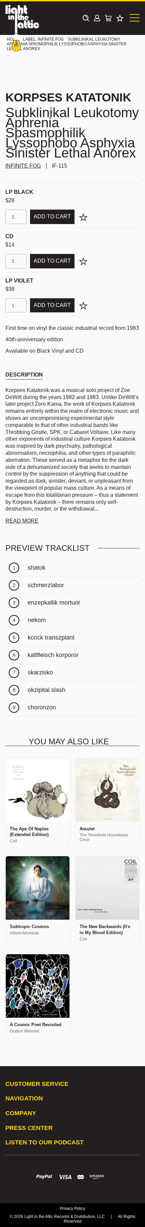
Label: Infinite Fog (43, 39)
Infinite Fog (23, 166)
